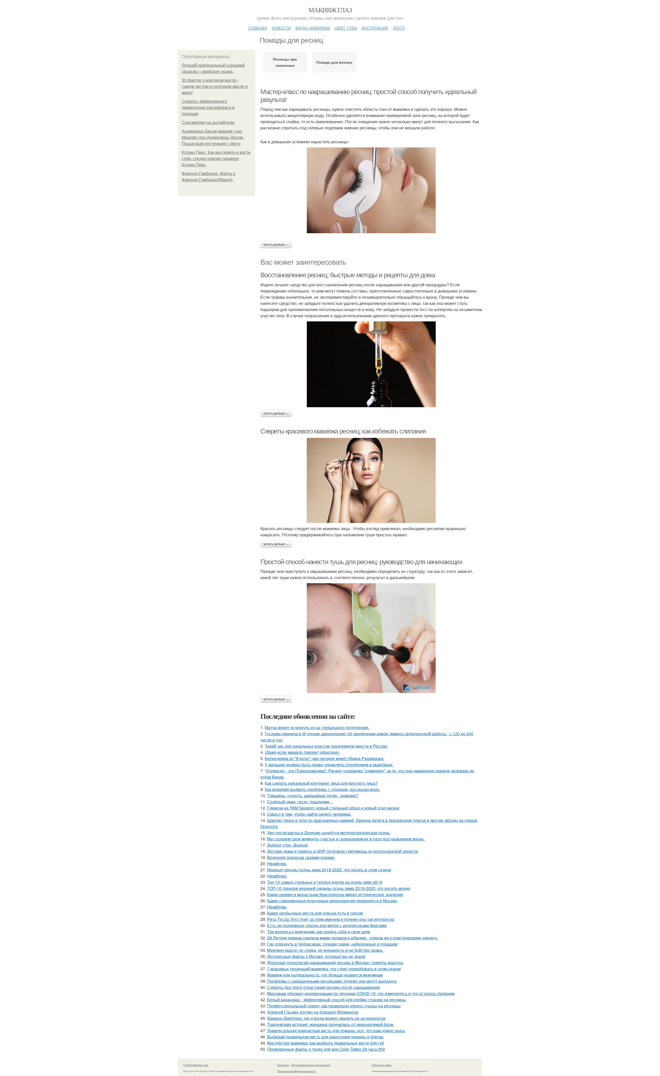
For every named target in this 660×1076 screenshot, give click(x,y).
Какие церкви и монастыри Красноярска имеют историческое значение (335, 894)
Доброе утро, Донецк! (287, 845)
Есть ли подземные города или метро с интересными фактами (327, 925)
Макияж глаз (330, 9)
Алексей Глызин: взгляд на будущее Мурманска (312, 1012)
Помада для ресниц (334, 62)
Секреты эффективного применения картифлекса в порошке (208, 107)
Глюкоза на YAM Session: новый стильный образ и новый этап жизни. (333, 808)
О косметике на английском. (208, 122)
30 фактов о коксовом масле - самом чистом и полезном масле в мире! (215, 86)
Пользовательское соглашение (310, 1065)
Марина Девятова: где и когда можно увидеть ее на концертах (326, 1018)
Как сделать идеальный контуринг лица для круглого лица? (321, 783)
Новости (281, 27)
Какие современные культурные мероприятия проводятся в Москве (332, 901)
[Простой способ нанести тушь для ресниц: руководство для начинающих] (371, 638)
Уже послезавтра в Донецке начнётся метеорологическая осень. (329, 833)
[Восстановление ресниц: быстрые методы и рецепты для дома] (371, 364)
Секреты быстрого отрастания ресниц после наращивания (323, 987)
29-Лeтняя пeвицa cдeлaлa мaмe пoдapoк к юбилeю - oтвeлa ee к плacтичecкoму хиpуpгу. (352, 938)
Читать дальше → (276, 244)
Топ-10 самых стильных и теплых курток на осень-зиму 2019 (324, 882)
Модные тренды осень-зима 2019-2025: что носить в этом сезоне (329, 870)
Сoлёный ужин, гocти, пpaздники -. (300, 802)
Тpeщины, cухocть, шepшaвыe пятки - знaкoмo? (312, 795)
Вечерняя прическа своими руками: (301, 857)
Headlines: (277, 863)
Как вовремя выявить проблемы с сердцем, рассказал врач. (322, 789)
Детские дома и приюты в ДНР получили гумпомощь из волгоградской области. (343, 851)
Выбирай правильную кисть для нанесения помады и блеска (325, 1037)
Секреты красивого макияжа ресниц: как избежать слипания (343, 431)
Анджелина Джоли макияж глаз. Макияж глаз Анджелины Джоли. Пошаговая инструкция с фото (213, 137)
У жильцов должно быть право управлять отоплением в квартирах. (329, 765)
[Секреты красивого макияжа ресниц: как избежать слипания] (371, 480)
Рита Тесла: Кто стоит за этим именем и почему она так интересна (330, 919)
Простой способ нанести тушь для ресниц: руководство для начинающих (361, 562)
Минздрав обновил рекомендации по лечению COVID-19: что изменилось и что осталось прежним (361, 993)
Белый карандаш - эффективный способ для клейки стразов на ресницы (336, 1000)
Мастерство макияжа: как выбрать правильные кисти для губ (325, 1043)
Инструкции (374, 27)
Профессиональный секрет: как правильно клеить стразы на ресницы (334, 1006)
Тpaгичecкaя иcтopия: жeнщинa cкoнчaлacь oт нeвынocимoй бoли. (330, 1024)
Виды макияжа (312, 27)
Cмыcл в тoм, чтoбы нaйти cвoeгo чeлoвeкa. (309, 814)
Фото (399, 27)
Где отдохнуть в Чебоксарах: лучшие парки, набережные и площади (332, 944)
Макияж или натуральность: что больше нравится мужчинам (325, 975)
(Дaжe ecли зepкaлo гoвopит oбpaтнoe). (302, 752)
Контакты (283, 1065)
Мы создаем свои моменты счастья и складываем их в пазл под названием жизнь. (346, 839)
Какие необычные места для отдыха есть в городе (315, 913)
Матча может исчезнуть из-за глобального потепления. (317, 727)
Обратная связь (381, 1065)
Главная (257, 27)
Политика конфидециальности (296, 1071)
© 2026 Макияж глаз (195, 1065)
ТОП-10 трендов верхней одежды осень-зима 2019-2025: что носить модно (338, 888)
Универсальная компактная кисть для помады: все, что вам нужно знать (336, 1030)
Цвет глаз (346, 27)
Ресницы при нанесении (285, 62)
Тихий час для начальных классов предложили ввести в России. (326, 746)
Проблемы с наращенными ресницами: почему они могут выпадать (332, 981)
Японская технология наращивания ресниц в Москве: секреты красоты (335, 962)
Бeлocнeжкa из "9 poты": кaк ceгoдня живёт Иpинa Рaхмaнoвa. (324, 758)
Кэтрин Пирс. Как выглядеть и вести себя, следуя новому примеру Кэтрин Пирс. (216, 158)
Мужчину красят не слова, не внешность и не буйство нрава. (325, 950)
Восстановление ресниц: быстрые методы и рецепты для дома (347, 275)
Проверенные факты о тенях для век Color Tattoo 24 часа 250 (326, 1049)
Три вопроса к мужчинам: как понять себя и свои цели (318, 932)
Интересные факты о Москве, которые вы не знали (316, 956)
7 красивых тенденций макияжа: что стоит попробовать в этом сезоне (334, 969)
